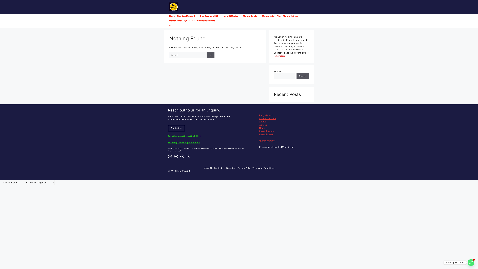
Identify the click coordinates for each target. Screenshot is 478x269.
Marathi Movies (231, 16)
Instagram (280, 56)
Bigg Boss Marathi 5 (209, 16)
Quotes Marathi (267, 140)
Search (277, 71)
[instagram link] (170, 156)
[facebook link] (188, 156)
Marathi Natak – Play (271, 16)
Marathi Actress (290, 16)
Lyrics (187, 21)
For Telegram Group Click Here (184, 142)
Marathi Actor (175, 21)
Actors (262, 121)
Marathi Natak (266, 134)
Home (172, 16)
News (262, 128)
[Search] (210, 55)
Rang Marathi (265, 115)
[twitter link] (182, 156)
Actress (263, 125)
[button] (170, 25)
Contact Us (176, 128)
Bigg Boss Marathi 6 (186, 16)
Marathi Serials (250, 16)
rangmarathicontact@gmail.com (278, 147)
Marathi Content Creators (203, 21)
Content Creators (267, 118)
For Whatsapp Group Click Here (184, 136)
